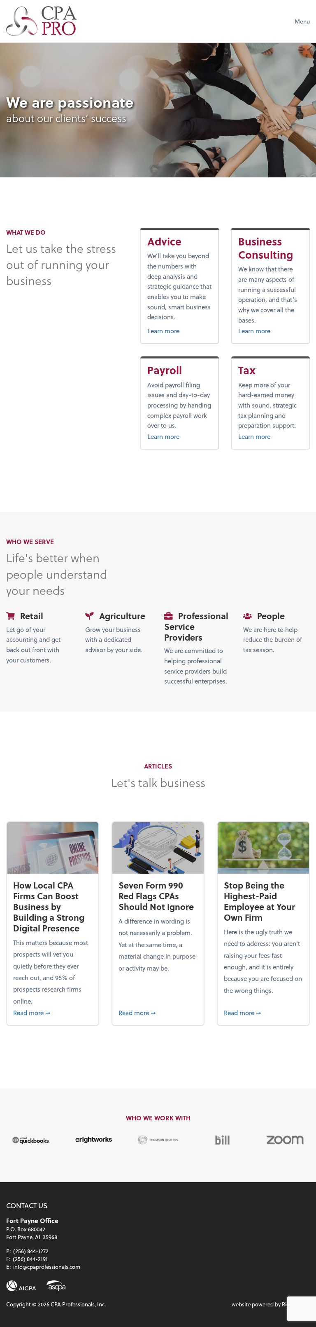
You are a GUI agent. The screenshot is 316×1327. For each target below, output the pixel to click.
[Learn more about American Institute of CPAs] (21, 1286)
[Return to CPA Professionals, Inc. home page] (41, 21)
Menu (302, 21)
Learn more (179, 330)
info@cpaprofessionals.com (46, 1266)
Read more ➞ (52, 1012)
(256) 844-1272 (31, 1251)
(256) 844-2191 (30, 1259)
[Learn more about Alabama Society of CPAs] (56, 1286)
